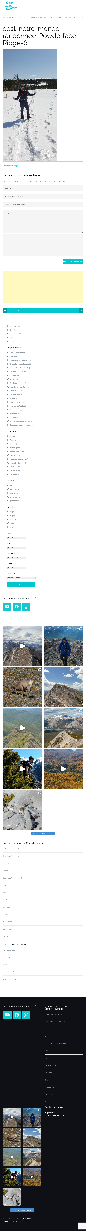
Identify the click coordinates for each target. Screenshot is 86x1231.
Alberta (24, 17)
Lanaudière (16, 391)
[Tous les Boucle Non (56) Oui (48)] (16, 537)
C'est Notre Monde (10, 1219)
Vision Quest (7, 964)
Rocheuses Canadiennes (21, 421)
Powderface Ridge (36, 17)
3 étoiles (15, 493)
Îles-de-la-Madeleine (20, 387)
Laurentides (16, 395)
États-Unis (16, 334)
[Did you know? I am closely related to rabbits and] (22, 810)
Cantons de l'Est (18, 383)
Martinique (15, 448)
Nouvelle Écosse (18, 463)
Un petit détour (8, 929)
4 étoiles (15, 497)
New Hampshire (17, 451)
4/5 (13, 523)
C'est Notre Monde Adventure (13, 878)
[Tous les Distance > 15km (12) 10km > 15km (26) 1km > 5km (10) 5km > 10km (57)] (16, 557)
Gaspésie (15, 356)
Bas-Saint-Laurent (18, 353)
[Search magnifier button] (81, 310)
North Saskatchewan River (12, 849)
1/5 (12, 512)
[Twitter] (7, 606)
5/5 (13, 527)
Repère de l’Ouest (15, 1221)
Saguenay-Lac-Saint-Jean (22, 425)
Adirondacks (16, 375)
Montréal (15, 414)
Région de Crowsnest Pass (22, 360)
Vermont (14, 474)
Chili (13, 330)
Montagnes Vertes (18, 406)
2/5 (13, 516)
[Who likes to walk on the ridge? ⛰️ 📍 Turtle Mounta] (22, 728)
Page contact (50, 1113)
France (14, 338)
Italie (13, 341)
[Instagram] (26, 606)
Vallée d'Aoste (17, 471)
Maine (13, 398)
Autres (14, 379)
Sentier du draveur (9, 979)
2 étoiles (14, 489)
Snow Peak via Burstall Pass (12, 972)
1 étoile (14, 485)
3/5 (13, 519)
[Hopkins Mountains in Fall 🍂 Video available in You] (63, 769)
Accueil (5, 17)
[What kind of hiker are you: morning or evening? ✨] (63, 646)
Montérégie (16, 410)
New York (15, 455)
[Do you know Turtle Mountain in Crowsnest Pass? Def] (63, 687)
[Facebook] (17, 606)
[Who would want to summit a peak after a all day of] (22, 646)
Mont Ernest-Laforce (10, 950)
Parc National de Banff (20, 368)
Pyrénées (15, 417)
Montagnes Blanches (19, 402)
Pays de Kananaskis (19, 372)
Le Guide (6, 863)
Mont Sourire (7, 957)
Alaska (13, 436)
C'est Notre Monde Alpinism (13, 856)
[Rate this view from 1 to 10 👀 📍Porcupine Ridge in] (63, 728)
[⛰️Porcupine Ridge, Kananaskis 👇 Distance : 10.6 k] (22, 769)
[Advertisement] (43, 287)
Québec (15, 467)
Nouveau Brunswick (19, 459)
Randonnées (15, 17)
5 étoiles (15, 501)
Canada (15, 326)
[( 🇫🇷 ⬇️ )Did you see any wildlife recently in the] (22, 687)
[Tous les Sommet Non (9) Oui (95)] (16, 567)
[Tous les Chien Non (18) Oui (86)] (16, 547)
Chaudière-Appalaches (20, 364)
